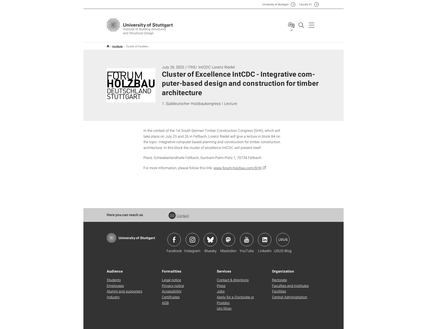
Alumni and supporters (124, 291)
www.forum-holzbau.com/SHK (238, 167)
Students (114, 279)
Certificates (171, 297)
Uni (275, 4)
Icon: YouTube (246, 239)
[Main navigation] (311, 25)
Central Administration (289, 297)
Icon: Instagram (192, 239)
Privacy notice (173, 285)
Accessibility (171, 291)
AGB (165, 302)
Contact (183, 215)
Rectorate (279, 279)
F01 (305, 4)
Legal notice (171, 279)
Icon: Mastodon (228, 239)
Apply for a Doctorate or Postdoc (235, 300)
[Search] (301, 25)
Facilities (279, 291)
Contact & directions (233, 279)
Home (108, 46)
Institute (117, 46)
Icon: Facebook (174, 239)
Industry (113, 297)
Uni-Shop (224, 308)
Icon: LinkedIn (264, 239)
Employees (115, 285)
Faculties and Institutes (290, 285)
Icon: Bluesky (210, 239)
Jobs (221, 291)
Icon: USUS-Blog (283, 239)
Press (221, 285)
